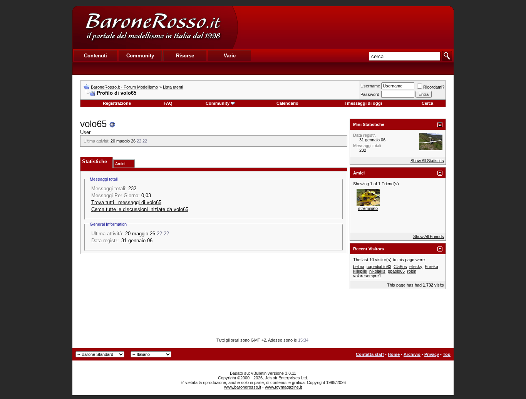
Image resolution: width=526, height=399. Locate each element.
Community (217, 103)
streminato (368, 208)
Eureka (431, 266)
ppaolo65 (396, 271)
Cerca (427, 103)
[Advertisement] (345, 27)
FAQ (168, 103)
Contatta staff (370, 354)
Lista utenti (173, 87)
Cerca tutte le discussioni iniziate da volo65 (139, 209)
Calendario (287, 103)
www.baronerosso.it (242, 387)
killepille (360, 271)
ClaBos (400, 266)
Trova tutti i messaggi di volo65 (126, 202)
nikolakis (377, 271)
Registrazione (117, 103)
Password (369, 94)
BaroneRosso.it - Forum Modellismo (124, 87)
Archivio (412, 354)
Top (447, 354)
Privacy (431, 354)
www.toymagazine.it (283, 387)
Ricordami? (433, 87)
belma (358, 266)
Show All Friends (428, 236)
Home (394, 354)
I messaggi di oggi (363, 103)
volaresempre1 (367, 275)
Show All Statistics (427, 160)
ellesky (415, 266)
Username (370, 86)
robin (411, 271)
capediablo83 (379, 266)
